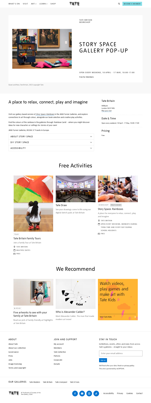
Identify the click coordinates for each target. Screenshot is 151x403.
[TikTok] (96, 393)
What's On (14, 4)
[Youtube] (82, 393)
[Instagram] (89, 393)
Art (33, 4)
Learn (43, 4)
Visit (25, 4)
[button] (118, 3)
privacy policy (129, 365)
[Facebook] (75, 393)
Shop (53, 4)
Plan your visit (107, 111)
